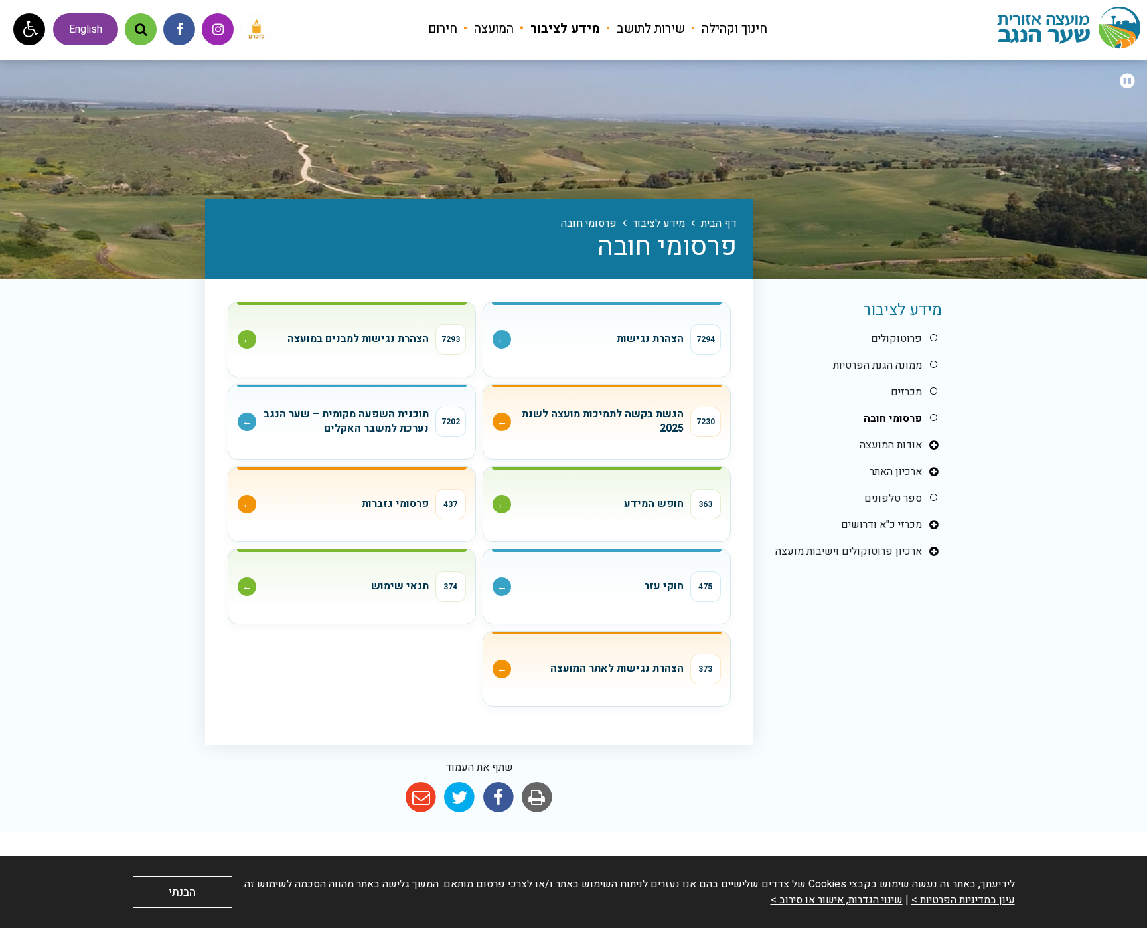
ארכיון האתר (896, 472)
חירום (442, 28)
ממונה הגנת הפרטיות (877, 365)
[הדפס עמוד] (536, 797)
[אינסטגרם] (218, 29)
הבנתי (182, 892)
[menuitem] (727, 28)
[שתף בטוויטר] (459, 797)
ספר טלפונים (893, 498)
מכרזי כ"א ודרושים (881, 525)
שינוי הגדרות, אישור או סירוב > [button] (837, 900)
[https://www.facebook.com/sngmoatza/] (179, 29)
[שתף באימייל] (420, 797)
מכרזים (906, 392)
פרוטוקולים (896, 339)
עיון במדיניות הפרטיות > (963, 900)
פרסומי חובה (893, 418)
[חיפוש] (141, 29)
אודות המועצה (891, 445)
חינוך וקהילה (732, 28)
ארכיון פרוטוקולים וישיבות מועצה (848, 551)
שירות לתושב (649, 28)
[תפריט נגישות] (29, 29)
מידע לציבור (563, 28)
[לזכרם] (256, 29)
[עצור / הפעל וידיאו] (1127, 82)
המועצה (492, 28)
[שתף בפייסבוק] (498, 797)
